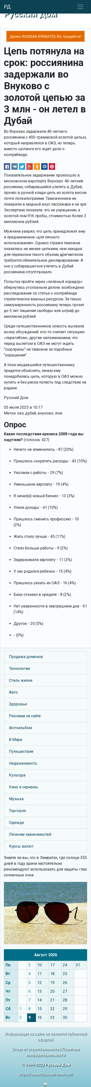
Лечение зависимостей (30, 834)
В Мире (15, 739)
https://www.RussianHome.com (45, 1074)
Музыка (16, 799)
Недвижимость (23, 763)
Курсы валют (21, 846)
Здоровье (18, 704)
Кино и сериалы (23, 787)
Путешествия (21, 751)
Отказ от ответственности (35, 1049)
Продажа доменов (26, 656)
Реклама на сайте (25, 716)
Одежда (16, 822)
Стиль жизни (20, 680)
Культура (17, 775)
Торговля (17, 810)
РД (7, 7)
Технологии (19, 668)
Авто (13, 692)
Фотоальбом (20, 727)
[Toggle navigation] (80, 7)
